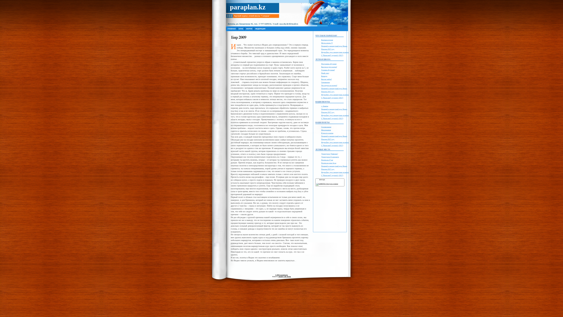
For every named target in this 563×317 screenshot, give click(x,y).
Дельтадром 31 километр (330, 157)
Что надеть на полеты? (329, 85)
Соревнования (326, 127)
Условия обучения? (328, 70)
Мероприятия (326, 130)
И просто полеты (327, 133)
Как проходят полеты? (329, 67)
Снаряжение (325, 82)
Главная (232, 29)
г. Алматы (324, 106)
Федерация (260, 29)
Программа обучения (328, 64)
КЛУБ (241, 29)
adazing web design (284, 276)
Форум (249, 29)
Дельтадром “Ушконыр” (329, 154)
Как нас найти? (326, 79)
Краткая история (327, 40)
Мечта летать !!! (327, 43)
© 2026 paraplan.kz (281, 275)
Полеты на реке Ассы (328, 163)
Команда (324, 76)
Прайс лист (325, 73)
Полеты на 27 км (327, 160)
